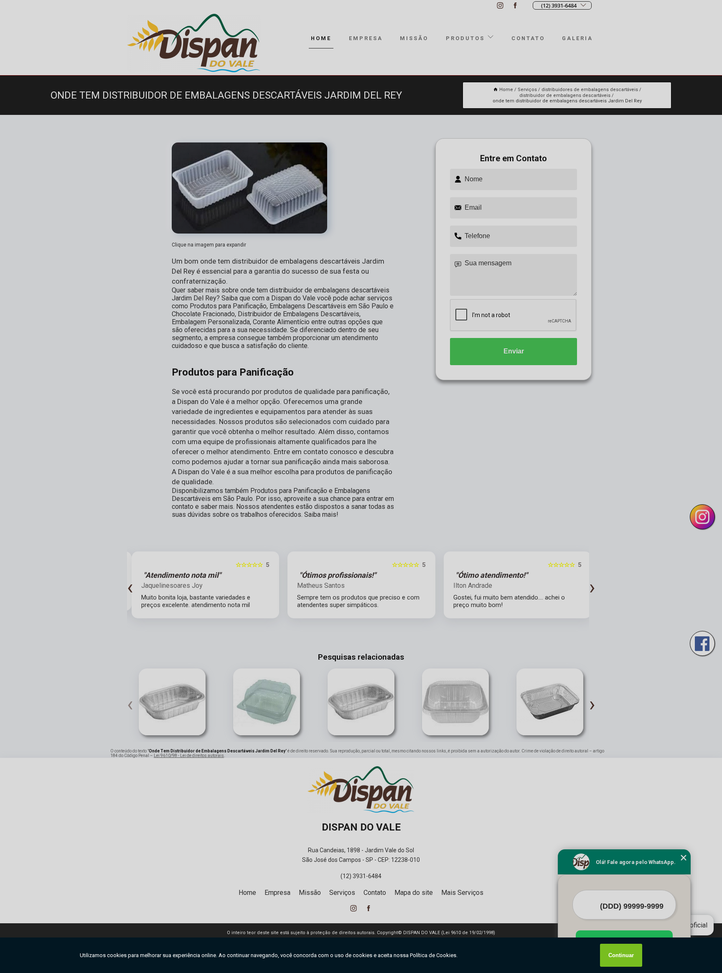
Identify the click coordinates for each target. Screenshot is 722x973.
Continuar (621, 955)
